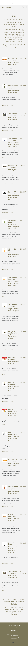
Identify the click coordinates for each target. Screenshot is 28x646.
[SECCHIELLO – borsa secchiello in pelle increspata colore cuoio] (4, 487)
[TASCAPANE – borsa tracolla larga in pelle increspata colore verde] (4, 305)
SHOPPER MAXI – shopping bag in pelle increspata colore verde (13, 224)
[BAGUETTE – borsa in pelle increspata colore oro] (4, 515)
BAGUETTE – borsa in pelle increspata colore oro (13, 517)
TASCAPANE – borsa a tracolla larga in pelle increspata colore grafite (13, 142)
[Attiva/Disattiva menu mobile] (26, 7)
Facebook (14, 628)
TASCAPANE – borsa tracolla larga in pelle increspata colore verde (13, 308)
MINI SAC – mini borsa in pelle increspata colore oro (13, 360)
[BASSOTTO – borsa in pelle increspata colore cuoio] (4, 59)
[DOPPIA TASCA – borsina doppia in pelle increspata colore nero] (4, 544)
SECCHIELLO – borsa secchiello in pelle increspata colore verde (13, 89)
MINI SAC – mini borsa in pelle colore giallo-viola (13, 412)
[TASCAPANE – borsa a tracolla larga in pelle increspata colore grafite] (4, 139)
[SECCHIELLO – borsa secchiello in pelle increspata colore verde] (4, 86)
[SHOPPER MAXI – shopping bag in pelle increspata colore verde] (4, 221)
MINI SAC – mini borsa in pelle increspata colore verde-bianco (13, 334)
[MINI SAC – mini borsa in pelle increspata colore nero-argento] (4, 384)
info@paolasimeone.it (18, 1)
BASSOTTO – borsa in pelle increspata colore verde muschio (13, 195)
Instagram (14, 630)
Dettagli (12, 105)
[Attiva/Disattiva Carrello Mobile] (23, 7)
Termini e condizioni (14, 625)
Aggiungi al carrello (5, 105)
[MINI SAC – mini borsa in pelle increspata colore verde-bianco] (4, 332)
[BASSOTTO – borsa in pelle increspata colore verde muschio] (4, 193)
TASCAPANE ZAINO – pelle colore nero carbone (12, 116)
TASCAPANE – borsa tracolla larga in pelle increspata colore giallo (13, 281)
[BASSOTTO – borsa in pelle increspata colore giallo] (4, 460)
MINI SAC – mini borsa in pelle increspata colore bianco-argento (13, 436)
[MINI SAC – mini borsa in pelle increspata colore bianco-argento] (4, 433)
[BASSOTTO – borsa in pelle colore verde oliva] (4, 166)
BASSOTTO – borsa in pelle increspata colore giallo (13, 462)
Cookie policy (13, 637)
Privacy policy (7, 637)
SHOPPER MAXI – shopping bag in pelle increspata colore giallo (13, 252)
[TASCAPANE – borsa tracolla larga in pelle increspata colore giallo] (4, 278)
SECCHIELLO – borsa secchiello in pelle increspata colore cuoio (13, 489)
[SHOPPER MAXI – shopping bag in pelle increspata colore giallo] (4, 250)
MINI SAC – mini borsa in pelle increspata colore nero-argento (13, 386)
